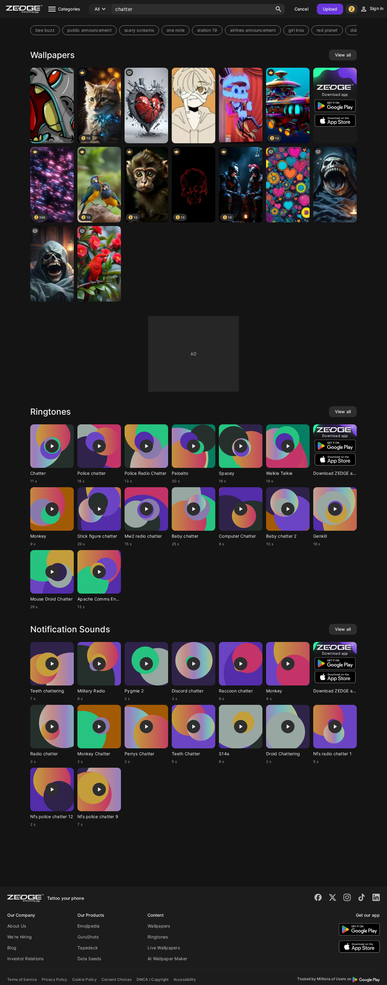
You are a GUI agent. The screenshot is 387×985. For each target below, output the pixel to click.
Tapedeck (87, 947)
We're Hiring (19, 936)
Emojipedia (88, 925)
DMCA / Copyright (153, 979)
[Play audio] (52, 446)
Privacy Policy (54, 979)
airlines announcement (253, 30)
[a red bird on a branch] (99, 264)
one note (175, 30)
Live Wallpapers (164, 947)
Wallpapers (159, 925)
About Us (16, 925)
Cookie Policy (84, 979)
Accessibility (185, 979)
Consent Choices (117, 979)
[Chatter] (52, 105)
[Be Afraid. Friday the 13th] (52, 264)
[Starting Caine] (240, 105)
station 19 (207, 30)
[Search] (278, 9)
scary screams (139, 30)
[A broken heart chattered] (146, 105)
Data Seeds (89, 958)
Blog (11, 947)
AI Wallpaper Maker (167, 958)
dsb (354, 30)
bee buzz (45, 30)
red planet (327, 30)
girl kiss (296, 30)
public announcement (89, 30)
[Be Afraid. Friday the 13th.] (335, 184)
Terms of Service (22, 979)
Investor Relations (25, 958)
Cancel (301, 8)
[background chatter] (288, 184)
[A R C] (193, 105)
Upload (330, 8)
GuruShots (88, 936)
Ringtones (158, 936)
